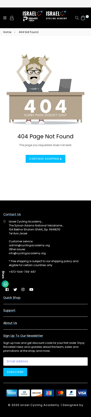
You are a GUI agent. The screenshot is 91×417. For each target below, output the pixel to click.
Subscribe (15, 372)
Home (7, 32)
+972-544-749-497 (22, 272)
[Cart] (83, 18)
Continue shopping (44, 159)
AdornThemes (45, 409)
